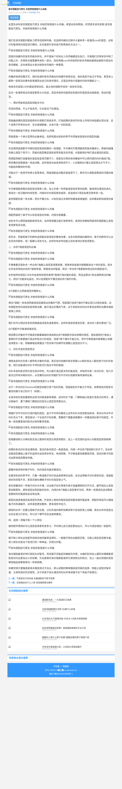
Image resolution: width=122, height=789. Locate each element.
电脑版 (65, 666)
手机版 (56, 666)
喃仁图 (6, 3)
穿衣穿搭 (14, 17)
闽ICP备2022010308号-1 (61, 674)
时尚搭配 (17, 3)
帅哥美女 (13, 658)
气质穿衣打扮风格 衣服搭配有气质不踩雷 (36, 578)
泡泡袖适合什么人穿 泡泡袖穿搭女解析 (35, 582)
